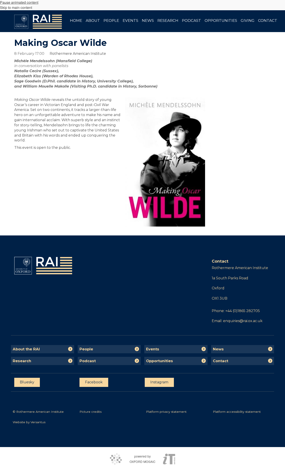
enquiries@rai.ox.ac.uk (243, 321)
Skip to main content (16, 7)
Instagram (159, 382)
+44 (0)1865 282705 (242, 311)
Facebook (94, 382)
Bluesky (27, 382)
